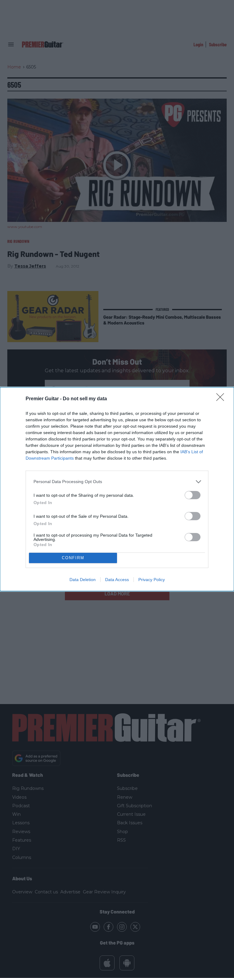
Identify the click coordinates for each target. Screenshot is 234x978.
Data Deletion (82, 579)
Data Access (117, 579)
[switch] (192, 495)
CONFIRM (73, 558)
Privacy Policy (151, 579)
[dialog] (117, 489)
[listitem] (117, 481)
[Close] (222, 399)
